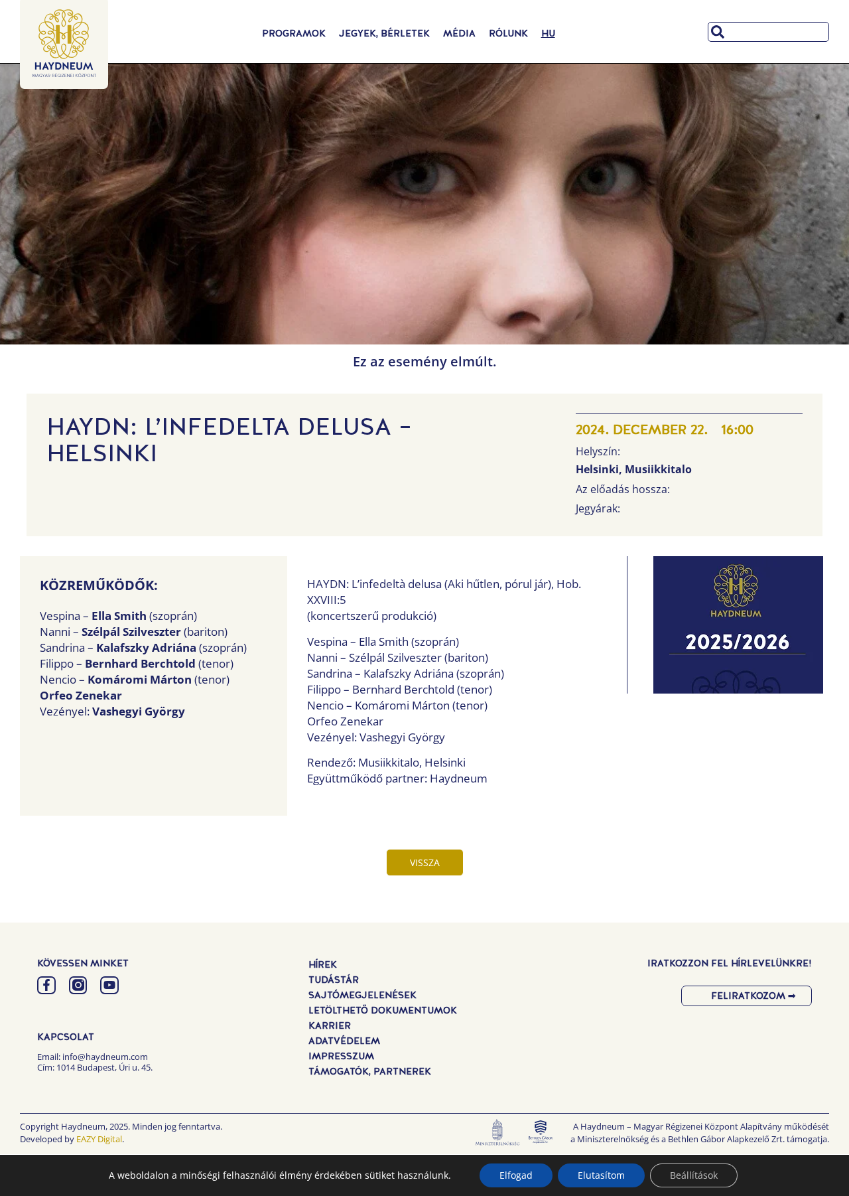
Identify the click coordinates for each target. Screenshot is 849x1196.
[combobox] (768, 32)
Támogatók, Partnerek (369, 1071)
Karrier (329, 1025)
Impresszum (341, 1056)
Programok (294, 33)
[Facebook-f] (46, 985)
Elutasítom (601, 1175)
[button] (738, 629)
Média (459, 33)
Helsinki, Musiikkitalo (634, 469)
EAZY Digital (99, 1139)
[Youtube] (109, 985)
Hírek (322, 964)
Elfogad (516, 1175)
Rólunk (508, 33)
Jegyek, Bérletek (384, 33)
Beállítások (694, 1175)
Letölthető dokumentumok (382, 1010)
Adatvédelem (344, 1041)
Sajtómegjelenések (362, 995)
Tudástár (333, 980)
